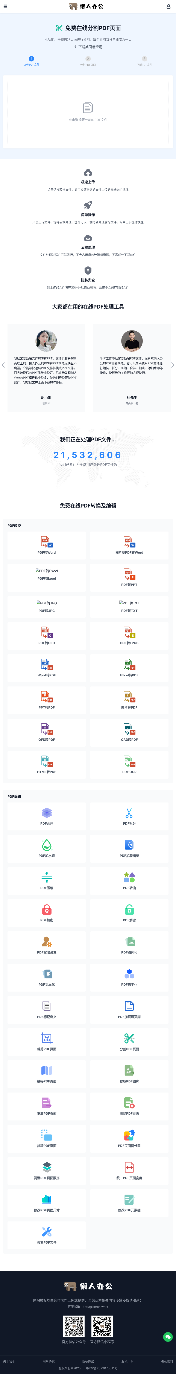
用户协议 (49, 1361)
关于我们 (9, 1361)
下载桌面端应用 (90, 47)
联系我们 (167, 1361)
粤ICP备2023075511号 (102, 1368)
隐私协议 (88, 1361)
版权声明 (127, 1361)
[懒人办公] (86, 6)
